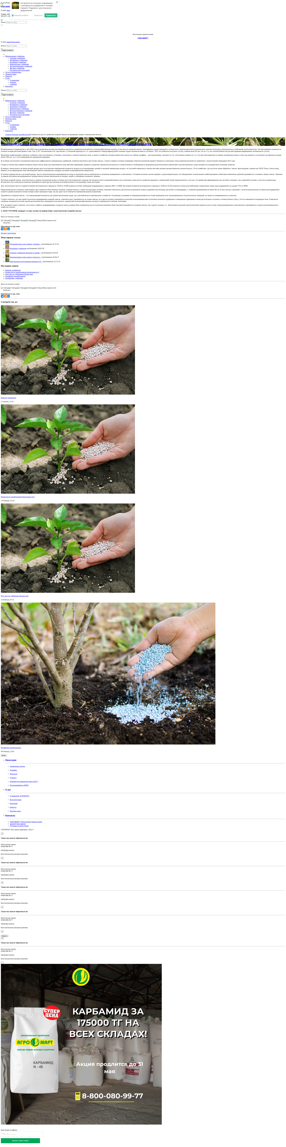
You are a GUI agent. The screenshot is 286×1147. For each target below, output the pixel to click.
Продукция (10, 760)
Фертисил (13, 774)
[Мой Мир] (8, 229)
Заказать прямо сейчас (20, 1141)
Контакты (9, 86)
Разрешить (51, 15)
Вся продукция (15, 800)
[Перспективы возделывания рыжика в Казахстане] (7, 261)
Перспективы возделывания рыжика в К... (26, 261)
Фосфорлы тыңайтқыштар (15, 276)
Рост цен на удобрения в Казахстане (19, 274)
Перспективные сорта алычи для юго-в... (25, 257)
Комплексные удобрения (19, 64)
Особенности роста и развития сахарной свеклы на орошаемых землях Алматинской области (76, 144)
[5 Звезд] (38, 220)
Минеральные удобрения (14, 56)
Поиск (3, 22)
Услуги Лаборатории (13, 72)
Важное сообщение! (13, 270)
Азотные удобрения (17, 58)
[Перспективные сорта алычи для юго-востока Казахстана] (7, 257)
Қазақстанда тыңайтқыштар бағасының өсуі (22, 272)
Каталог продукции (8, 233)
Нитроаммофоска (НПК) (19, 785)
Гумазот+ (13, 778)
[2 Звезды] (13, 220)
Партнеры (14, 803)
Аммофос (13, 770)
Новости (8, 76)
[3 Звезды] (21, 220)
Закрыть (4, 936)
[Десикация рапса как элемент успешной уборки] (7, 244)
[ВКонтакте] (2, 229)
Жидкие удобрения (17, 68)
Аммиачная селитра (17, 766)
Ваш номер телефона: (9, 1130)
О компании (14, 80)
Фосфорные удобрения (18, 60)
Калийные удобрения (18, 62)
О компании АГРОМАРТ (19, 796)
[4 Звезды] (30, 220)
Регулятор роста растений (19, 70)
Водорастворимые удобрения (21, 66)
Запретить (38, 15)
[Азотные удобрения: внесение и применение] (7, 253)
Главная (8, 134)
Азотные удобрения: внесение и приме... (25, 253)
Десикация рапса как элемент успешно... (25, 244)
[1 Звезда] (5, 220)
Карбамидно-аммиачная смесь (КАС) (24, 781)
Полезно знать (10, 74)
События (13, 84)
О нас (7, 78)
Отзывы (13, 82)
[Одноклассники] (5, 229)
